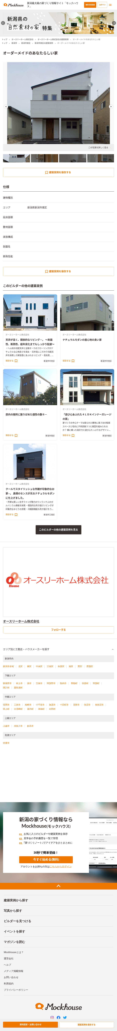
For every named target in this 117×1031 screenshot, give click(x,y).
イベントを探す (14, 931)
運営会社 (9, 958)
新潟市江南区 (49, 515)
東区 (29, 666)
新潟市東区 (25, 43)
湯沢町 (30, 709)
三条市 (17, 704)
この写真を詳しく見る (98, 148)
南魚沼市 (99, 704)
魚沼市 (87, 704)
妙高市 (30, 726)
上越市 (6, 726)
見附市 (76, 704)
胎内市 (63, 683)
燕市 (29, 683)
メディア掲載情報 (13, 971)
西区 (80, 666)
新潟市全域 (8, 666)
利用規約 (9, 983)
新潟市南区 (50, 436)
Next (111, 106)
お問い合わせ (11, 977)
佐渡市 (6, 743)
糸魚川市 (18, 726)
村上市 (19, 683)
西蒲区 (90, 666)
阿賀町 (96, 683)
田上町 (6, 709)
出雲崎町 (18, 709)
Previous (6, 106)
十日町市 (64, 704)
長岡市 (6, 704)
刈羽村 (52, 709)
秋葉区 (61, 666)
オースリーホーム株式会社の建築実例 (53, 39)
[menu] (110, 5)
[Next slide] (114, 23)
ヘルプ (7, 964)
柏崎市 (28, 704)
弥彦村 (85, 683)
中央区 (39, 666)
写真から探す (13, 910)
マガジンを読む (14, 941)
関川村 (6, 687)
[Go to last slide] (3, 23)
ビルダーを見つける (17, 921)
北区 (20, 666)
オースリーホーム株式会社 (22, 39)
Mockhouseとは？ (14, 952)
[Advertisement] (58, 774)
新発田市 (7, 683)
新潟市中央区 (49, 361)
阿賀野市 (51, 683)
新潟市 (14, 43)
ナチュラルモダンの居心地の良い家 (82, 340)
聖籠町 (74, 683)
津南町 (41, 709)
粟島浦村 (18, 687)
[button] (58, 649)
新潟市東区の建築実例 (44, 43)
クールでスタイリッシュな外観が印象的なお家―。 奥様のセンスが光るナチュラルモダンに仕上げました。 (30, 493)
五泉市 (39, 683)
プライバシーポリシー (16, 990)
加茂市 (52, 704)
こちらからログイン (61, 866)
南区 (71, 666)
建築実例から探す (16, 900)
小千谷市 (40, 704)
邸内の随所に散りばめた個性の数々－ (26, 414)
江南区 (50, 666)
